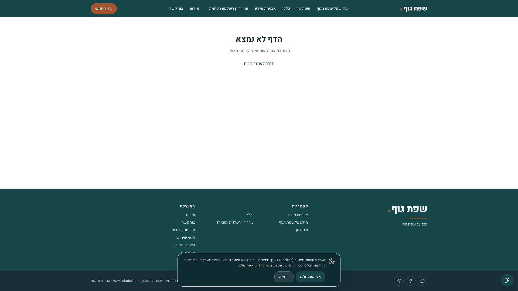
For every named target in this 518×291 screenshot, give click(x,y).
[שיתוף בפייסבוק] (410, 281)
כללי (286, 8)
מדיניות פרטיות (183, 230)
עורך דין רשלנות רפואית (228, 8)
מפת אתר (187, 252)
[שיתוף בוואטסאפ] (422, 281)
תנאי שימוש (185, 237)
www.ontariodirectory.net (131, 280)
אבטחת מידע (265, 8)
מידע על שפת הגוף (332, 8)
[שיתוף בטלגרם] (399, 281)
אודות (194, 8)
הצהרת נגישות (184, 245)
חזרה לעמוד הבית (259, 63)
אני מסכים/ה (310, 276)
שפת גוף (303, 8)
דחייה (284, 276)
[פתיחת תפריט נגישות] (507, 280)
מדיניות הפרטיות (258, 265)
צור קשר (176, 8)
